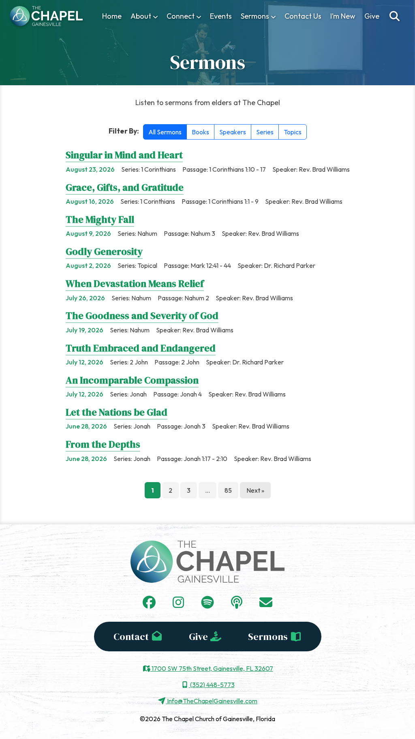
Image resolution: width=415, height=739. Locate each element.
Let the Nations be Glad (116, 412)
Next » (255, 490)
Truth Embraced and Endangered (141, 348)
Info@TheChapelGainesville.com (211, 701)
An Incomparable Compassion (132, 380)
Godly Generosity (104, 251)
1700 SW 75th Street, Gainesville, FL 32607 (211, 668)
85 (228, 490)
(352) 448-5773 (212, 685)
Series (265, 132)
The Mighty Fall (100, 219)
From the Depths (103, 444)
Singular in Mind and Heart (124, 155)
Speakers (232, 132)
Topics (293, 132)
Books (200, 132)
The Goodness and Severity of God (142, 315)
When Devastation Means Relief (135, 283)
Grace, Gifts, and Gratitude (125, 187)
